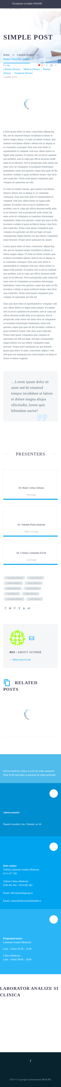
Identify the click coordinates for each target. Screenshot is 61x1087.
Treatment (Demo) (23, 73)
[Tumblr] (19, 608)
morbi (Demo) (33, 588)
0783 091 (8, 885)
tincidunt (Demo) (14, 599)
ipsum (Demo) (13, 588)
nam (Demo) (12, 594)
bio (8, 65)
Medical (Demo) (31, 69)
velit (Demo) (35, 599)
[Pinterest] (14, 608)
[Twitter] (10, 608)
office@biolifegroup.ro (21, 893)
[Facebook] (5, 608)
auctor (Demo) (34, 583)
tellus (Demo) (31, 594)
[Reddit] (29, 608)
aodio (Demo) (36, 578)
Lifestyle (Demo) (11, 69)
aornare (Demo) (13, 583)
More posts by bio (22, 659)
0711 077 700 (10, 873)
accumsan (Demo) (14, 578)
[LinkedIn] (24, 608)
